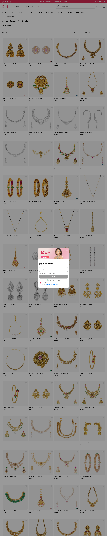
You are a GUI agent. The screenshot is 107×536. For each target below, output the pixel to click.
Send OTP (53, 276)
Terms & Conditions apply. (52, 284)
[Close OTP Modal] (67, 250)
